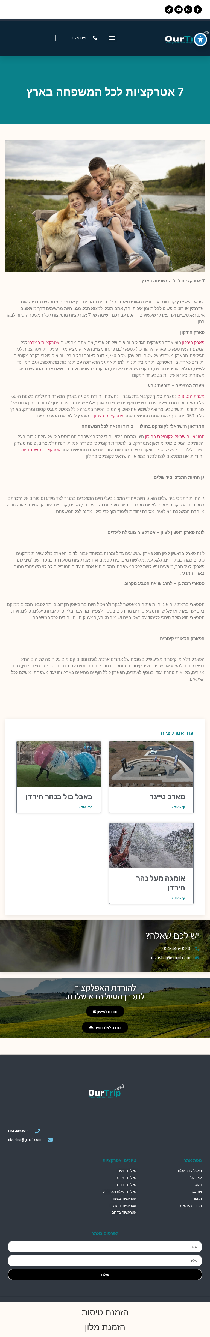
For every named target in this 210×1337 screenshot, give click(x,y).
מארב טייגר (167, 796)
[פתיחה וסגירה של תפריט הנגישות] (200, 39)
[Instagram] (188, 9)
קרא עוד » (178, 807)
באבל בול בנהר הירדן (59, 796)
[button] (112, 37)
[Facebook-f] (198, 9)
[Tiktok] (169, 9)
